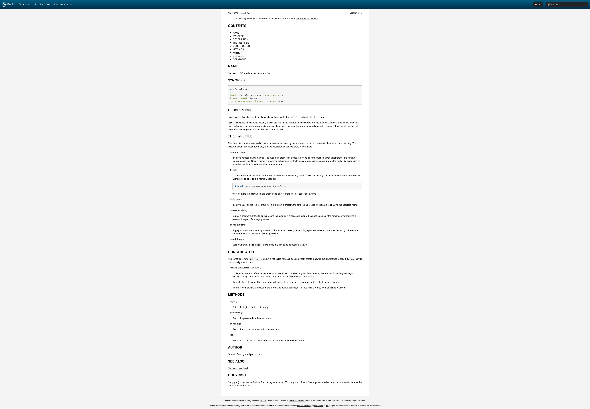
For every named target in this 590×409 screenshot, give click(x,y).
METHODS (238, 49)
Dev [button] (47, 4)
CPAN (247, 13)
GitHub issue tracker (297, 400)
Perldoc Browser (18, 4)
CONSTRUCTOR (241, 45)
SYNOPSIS (238, 36)
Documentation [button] (63, 4)
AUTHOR (237, 52)
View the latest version (307, 18)
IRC (327, 405)
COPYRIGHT (239, 59)
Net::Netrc (233, 12)
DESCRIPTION (240, 39)
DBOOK (263, 400)
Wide (538, 4)
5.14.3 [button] (37, 4)
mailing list (318, 405)
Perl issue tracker (304, 405)
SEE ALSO (238, 55)
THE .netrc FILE (241, 42)
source (241, 13)
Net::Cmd (243, 368)
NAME (236, 32)
